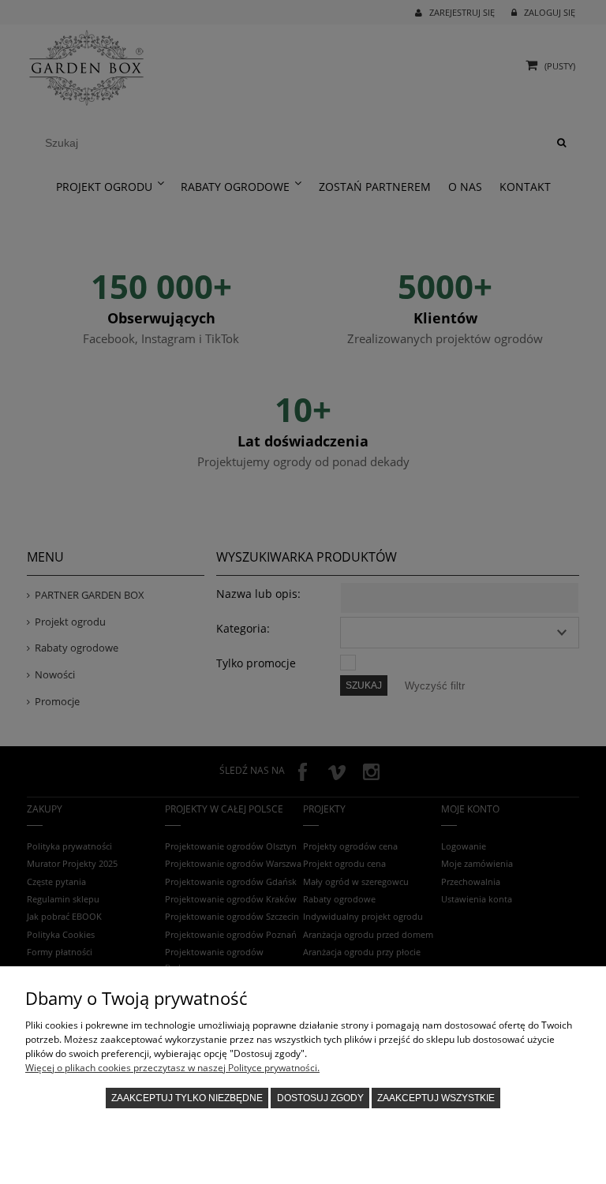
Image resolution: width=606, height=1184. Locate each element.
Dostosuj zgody (320, 1098)
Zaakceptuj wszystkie (436, 1098)
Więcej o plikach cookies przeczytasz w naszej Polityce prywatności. (172, 1067)
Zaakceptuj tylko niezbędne (187, 1098)
